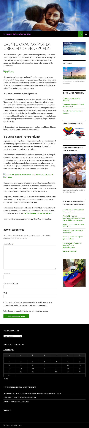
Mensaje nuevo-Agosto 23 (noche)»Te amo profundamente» (72, 245)
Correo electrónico (11, 283)
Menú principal (86, 34)
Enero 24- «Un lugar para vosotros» (16, 401)
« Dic (6, 378)
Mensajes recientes (69, 251)
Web (5, 293)
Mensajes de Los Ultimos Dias (17, 34)
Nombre (7, 273)
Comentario (8, 244)
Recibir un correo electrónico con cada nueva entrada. (26, 311)
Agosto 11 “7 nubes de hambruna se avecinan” (19, 397)
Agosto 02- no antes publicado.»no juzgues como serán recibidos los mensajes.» (74, 218)
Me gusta (7, 410)
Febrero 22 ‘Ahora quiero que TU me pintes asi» (73, 211)
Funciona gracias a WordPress (12, 425)
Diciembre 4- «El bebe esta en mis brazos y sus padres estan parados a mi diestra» (32, 393)
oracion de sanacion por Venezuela (37, 213)
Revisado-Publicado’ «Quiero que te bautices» (73, 238)
